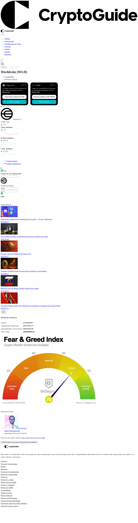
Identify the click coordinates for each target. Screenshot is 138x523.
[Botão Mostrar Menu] (3, 59)
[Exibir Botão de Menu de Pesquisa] (1, 59)
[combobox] (69, 65)
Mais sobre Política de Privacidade (33, 438)
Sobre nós (4, 477)
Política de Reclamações (9, 498)
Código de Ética (6, 493)
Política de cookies (7, 480)
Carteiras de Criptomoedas (10, 472)
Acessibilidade (6, 490)
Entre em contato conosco (9, 506)
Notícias (3, 461)
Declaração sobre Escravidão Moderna (14, 503)
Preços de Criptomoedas (9, 464)
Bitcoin (3, 467)
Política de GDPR (7, 488)
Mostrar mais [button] (6, 92)
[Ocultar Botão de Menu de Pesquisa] (1, 62)
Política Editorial (6, 495)
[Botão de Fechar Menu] (3, 34)
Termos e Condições (8, 485)
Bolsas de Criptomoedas (9, 474)
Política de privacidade (8, 482)
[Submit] (2, 64)
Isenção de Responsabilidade (10, 501)
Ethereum (4, 469)
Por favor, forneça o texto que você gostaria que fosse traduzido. (19, 442)
